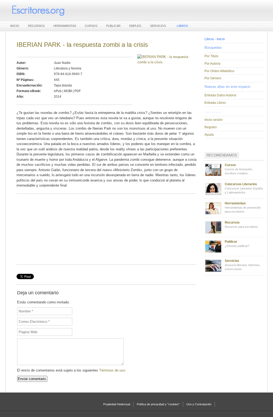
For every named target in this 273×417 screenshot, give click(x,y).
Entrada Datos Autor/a (220, 95)
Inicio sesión (213, 120)
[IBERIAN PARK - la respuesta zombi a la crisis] (164, 62)
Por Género (212, 78)
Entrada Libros (215, 103)
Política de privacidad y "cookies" (158, 404)
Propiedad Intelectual (116, 404)
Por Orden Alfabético (219, 71)
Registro (210, 127)
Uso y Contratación (198, 404)
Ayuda (209, 135)
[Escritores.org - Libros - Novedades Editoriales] (38, 10)
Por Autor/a (212, 63)
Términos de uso (112, 370)
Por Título (211, 56)
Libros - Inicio (214, 39)
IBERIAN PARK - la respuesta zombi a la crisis (82, 44)
